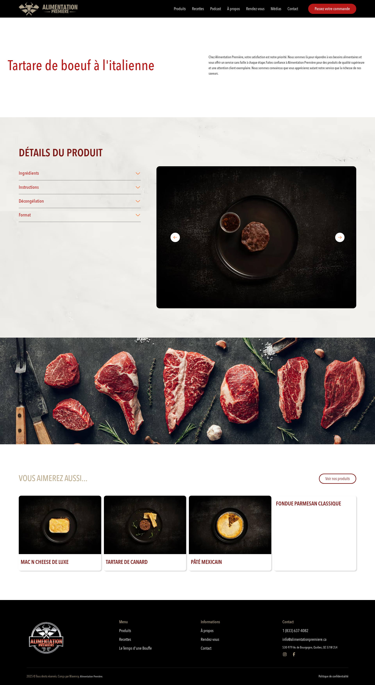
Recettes (198, 8)
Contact (293, 8)
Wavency (74, 676)
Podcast (215, 8)
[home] (48, 9)
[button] (80, 173)
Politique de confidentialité (333, 676)
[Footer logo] (59, 639)
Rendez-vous (255, 8)
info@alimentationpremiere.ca (304, 639)
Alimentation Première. (91, 676)
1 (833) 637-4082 (295, 630)
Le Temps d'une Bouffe (135, 648)
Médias (276, 8)
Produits (180, 8)
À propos (233, 8)
